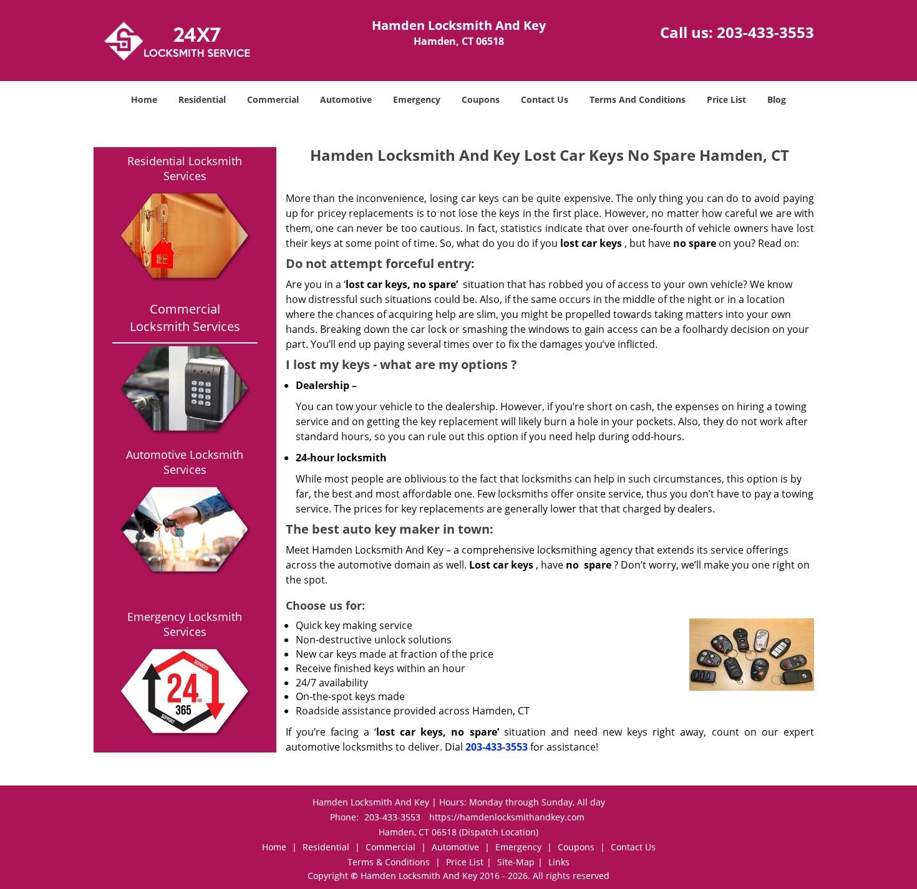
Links (559, 862)
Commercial (273, 99)
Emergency (416, 99)
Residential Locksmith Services (184, 168)
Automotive (346, 99)
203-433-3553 (765, 32)
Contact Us (544, 99)
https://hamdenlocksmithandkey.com (507, 817)
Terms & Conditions (388, 862)
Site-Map (516, 862)
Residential (202, 99)
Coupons (481, 99)
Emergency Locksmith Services (184, 624)
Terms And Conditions (638, 99)
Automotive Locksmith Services (184, 462)
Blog (776, 99)
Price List (726, 99)
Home (144, 99)
